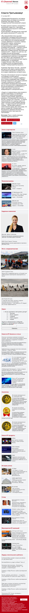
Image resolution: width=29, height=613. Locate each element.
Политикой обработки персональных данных (10, 603)
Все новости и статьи (7, 123)
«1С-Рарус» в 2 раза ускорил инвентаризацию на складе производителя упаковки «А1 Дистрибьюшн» (19, 473)
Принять (24, 599)
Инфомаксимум (15, 543)
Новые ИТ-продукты (8, 435)
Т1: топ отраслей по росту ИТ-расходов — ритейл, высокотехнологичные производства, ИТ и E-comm (19, 359)
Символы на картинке (8, 324)
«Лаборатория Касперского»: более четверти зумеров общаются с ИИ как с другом (14, 369)
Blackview (14, 500)
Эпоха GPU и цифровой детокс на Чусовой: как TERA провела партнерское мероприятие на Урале (14, 275)
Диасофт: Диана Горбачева (9, 234)
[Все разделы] (26, 3)
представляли (18, 156)
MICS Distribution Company (18, 499)
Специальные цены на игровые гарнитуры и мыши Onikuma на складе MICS (19, 522)
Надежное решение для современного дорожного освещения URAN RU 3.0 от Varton (19, 459)
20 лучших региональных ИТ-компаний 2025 (18, 395)
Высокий (12, 313)
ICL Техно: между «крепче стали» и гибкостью (19, 166)
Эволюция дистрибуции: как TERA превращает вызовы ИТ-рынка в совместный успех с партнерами (19, 136)
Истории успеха (7, 465)
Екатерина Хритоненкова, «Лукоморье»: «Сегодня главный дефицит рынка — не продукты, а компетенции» (12, 566)
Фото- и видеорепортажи (10, 249)
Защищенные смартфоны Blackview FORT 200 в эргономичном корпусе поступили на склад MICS (19, 504)
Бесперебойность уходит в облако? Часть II (13, 562)
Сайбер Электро (20, 509)
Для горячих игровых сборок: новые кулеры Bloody (18, 441)
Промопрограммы (8, 181)
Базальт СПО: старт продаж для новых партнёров (19, 194)
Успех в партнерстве (8, 129)
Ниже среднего (14, 317)
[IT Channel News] (9, 3)
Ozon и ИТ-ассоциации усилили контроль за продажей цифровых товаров (18, 380)
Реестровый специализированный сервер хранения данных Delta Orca (18, 450)
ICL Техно (14, 163)
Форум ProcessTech (17, 545)
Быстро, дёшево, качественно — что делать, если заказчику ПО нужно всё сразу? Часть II (13, 575)
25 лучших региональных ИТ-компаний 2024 (18, 422)
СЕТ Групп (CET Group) (17, 531)
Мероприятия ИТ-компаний (10, 528)
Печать (3, 119)
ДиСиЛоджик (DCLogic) (7, 298)
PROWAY (14, 509)
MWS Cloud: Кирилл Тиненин (9, 241)
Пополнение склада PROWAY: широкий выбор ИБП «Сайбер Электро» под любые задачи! (19, 512)
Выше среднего (14, 314)
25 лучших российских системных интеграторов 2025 (18, 409)
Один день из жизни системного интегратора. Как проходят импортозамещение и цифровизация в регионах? (14, 585)
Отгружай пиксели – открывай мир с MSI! (17, 203)
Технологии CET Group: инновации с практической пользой (11, 594)
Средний (12, 316)
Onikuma (14, 518)
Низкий (12, 319)
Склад (4, 497)
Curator (13, 149)
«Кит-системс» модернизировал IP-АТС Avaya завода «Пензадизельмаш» (18, 490)
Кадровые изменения (9, 211)
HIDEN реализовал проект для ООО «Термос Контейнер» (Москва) (19, 481)
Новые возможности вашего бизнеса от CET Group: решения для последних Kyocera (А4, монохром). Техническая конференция (19, 535)
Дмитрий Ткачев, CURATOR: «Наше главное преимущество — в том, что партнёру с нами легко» (19, 152)
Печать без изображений (13, 119)
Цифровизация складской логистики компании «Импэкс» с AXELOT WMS (14, 349)
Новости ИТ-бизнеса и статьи (11, 334)
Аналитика (5, 392)
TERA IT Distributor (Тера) (17, 132)
